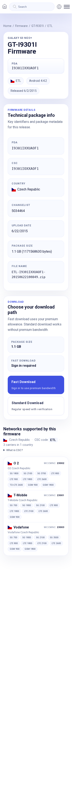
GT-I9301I (37, 26)
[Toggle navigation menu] (67, 6)
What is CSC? (14, 450)
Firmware (21, 26)
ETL (50, 26)
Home (7, 26)
